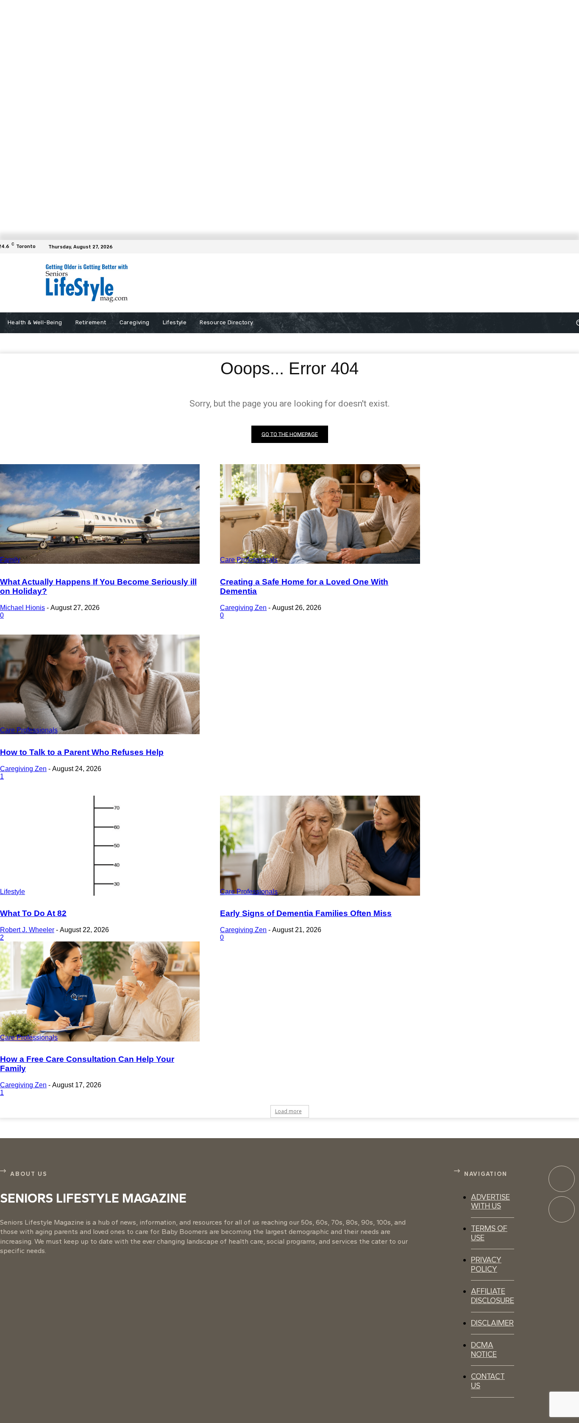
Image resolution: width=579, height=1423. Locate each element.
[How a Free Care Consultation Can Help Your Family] (100, 991)
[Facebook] (574, 247)
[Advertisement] (328, 283)
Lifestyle (12, 891)
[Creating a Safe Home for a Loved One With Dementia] (320, 514)
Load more (288, 1111)
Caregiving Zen (243, 607)
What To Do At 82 (33, 913)
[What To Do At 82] (100, 846)
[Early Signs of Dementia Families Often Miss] (320, 846)
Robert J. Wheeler (27, 929)
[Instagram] (561, 1209)
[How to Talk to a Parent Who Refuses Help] (100, 685)
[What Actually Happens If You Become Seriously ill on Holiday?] (100, 514)
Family (10, 559)
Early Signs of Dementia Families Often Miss (306, 913)
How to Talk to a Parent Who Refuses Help (82, 752)
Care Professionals (249, 559)
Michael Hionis (22, 607)
